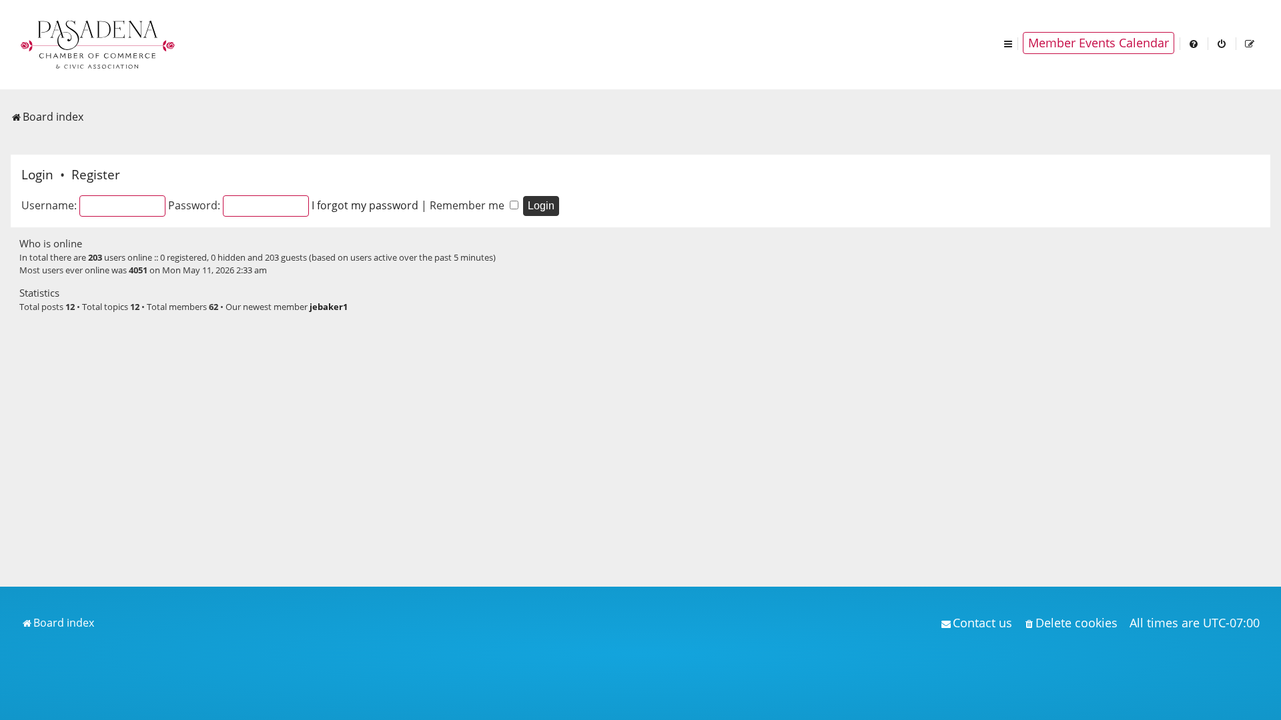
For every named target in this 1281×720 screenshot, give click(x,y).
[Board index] (98, 43)
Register (95, 174)
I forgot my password (365, 205)
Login (37, 174)
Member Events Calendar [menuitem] (1098, 43)
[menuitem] (1194, 43)
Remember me (468, 205)
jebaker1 (329, 307)
